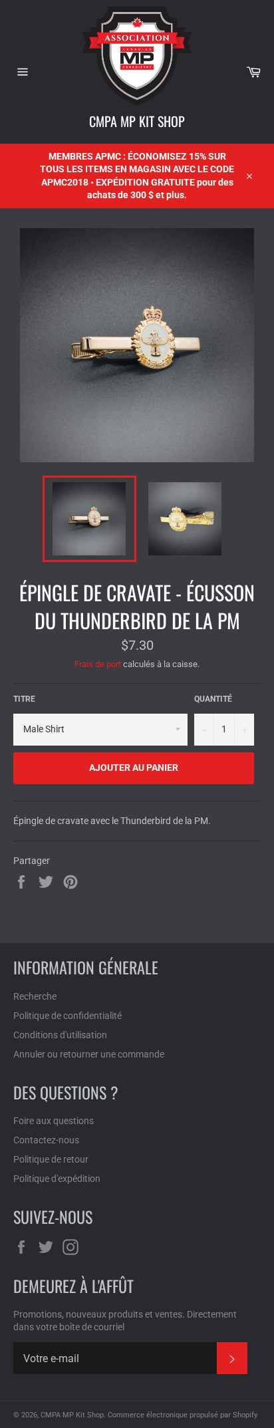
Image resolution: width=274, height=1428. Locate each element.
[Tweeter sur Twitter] (47, 881)
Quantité (213, 699)
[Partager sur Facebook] (22, 881)
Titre (24, 699)
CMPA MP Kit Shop (137, 121)
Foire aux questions (53, 1120)
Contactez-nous (46, 1140)
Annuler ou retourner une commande (88, 1054)
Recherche (35, 996)
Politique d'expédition (56, 1178)
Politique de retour (50, 1159)
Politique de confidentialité (67, 1015)
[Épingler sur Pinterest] (70, 881)
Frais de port (97, 664)
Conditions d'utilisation (60, 1035)
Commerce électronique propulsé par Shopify (182, 1415)
